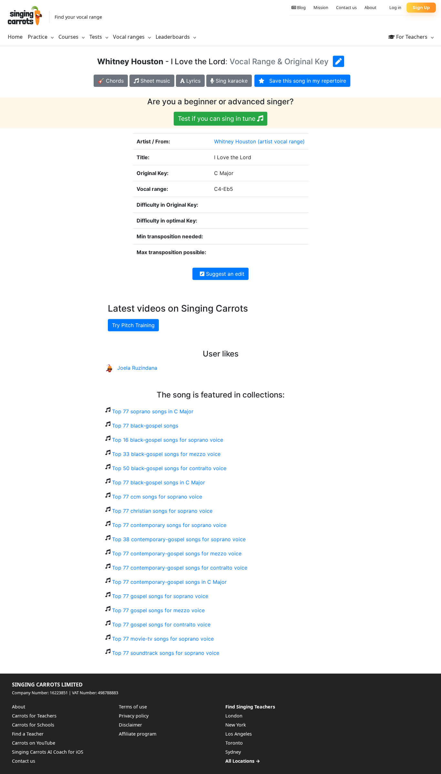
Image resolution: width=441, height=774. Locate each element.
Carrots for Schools (33, 725)
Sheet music (154, 80)
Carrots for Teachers (34, 716)
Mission (320, 7)
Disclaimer (130, 725)
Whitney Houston (235, 141)
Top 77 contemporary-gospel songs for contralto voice (179, 567)
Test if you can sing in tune (217, 118)
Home (15, 36)
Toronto (234, 743)
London (233, 716)
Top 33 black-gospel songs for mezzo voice (166, 454)
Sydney (233, 752)
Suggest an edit (224, 274)
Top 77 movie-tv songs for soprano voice (163, 638)
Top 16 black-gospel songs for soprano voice (167, 440)
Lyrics (192, 80)
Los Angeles (238, 734)
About (370, 7)
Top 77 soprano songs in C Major (152, 411)
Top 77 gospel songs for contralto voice (161, 624)
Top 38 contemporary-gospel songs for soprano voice (179, 539)
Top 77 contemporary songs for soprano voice (169, 525)
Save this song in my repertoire (305, 80)
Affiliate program (137, 734)
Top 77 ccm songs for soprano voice (157, 496)
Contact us (346, 7)
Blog (301, 7)
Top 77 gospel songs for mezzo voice (158, 610)
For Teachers (412, 36)
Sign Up (421, 8)
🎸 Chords (111, 80)
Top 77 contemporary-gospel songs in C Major (169, 582)
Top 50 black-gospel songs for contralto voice (169, 468)
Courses (69, 36)
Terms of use (133, 707)
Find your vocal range (78, 17)
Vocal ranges (129, 36)
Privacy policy (134, 716)
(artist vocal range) (281, 141)
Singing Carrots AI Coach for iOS (47, 752)
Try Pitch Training (133, 325)
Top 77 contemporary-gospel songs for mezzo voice (176, 553)
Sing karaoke (231, 80)
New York (235, 725)
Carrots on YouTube (33, 743)
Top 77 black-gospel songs (145, 425)
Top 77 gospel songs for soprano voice (160, 596)
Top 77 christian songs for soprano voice (162, 511)
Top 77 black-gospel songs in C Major (158, 482)
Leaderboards (173, 36)
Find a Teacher (28, 734)
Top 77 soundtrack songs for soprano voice (165, 653)
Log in (395, 7)
